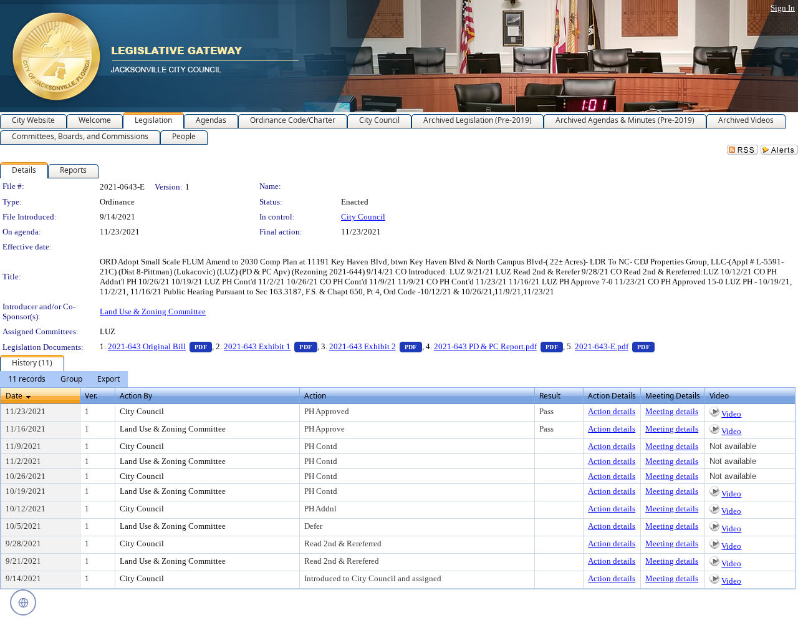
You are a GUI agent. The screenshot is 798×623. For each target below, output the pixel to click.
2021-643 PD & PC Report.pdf (498, 346)
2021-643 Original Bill (160, 346)
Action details (611, 411)
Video (731, 413)
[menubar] (64, 379)
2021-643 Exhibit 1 (270, 346)
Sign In (783, 7)
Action (315, 395)
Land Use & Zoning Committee (153, 311)
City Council (363, 216)
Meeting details (671, 411)
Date (14, 395)
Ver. (91, 395)
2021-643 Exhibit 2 (375, 346)
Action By (136, 395)
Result (549, 395)
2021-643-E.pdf (615, 346)
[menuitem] (27, 379)
